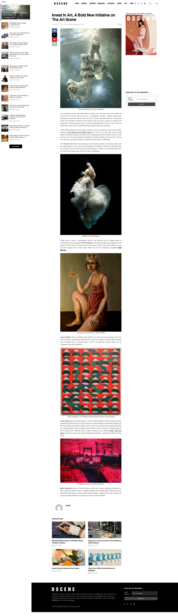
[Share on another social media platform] (54, 44)
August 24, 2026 (57, 545)
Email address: (131, 99)
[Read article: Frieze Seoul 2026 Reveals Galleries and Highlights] (104, 557)
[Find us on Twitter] (138, 3)
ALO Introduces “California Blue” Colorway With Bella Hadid (19, 86)
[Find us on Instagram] (141, 3)
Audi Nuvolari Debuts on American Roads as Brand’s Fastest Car (20, 126)
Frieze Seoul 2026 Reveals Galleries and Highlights (101, 569)
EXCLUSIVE (111, 3)
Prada (112, 431)
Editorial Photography (73, 24)
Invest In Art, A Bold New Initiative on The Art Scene (15, 13)
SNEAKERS (93, 3)
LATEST (77, 3)
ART (126, 3)
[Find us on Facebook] (135, 3)
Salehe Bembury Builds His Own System (65, 568)
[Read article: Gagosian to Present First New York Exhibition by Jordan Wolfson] (104, 530)
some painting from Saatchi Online (79, 132)
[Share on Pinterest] (54, 39)
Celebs (55, 536)
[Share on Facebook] (54, 30)
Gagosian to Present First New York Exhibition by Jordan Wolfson (104, 542)
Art (65, 24)
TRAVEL (119, 3)
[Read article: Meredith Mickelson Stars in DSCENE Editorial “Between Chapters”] (68, 530)
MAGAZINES (101, 3)
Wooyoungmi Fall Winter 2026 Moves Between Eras (18, 67)
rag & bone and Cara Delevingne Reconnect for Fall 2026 (19, 106)
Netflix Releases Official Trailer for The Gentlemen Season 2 (20, 136)
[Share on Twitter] (54, 35)
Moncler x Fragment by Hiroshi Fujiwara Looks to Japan (19, 76)
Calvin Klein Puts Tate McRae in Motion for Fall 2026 (19, 96)
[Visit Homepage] (61, 3)
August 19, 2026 (57, 571)
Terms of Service (69, 600)
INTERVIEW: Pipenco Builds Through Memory (18, 24)
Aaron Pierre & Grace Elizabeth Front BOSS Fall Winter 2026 (19, 43)
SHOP (131, 3)
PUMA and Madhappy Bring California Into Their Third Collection (18, 116)
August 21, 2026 (93, 545)
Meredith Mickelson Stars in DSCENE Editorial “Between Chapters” (67, 542)
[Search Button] (157, 3)
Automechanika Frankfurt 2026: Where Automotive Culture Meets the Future (19, 54)
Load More (15, 146)
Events (82, 24)
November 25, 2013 (57, 24)
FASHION (83, 3)
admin (68, 505)
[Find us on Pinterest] (144, 3)
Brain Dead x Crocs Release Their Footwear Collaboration (20, 33)
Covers (55, 564)
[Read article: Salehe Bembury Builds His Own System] (68, 557)
